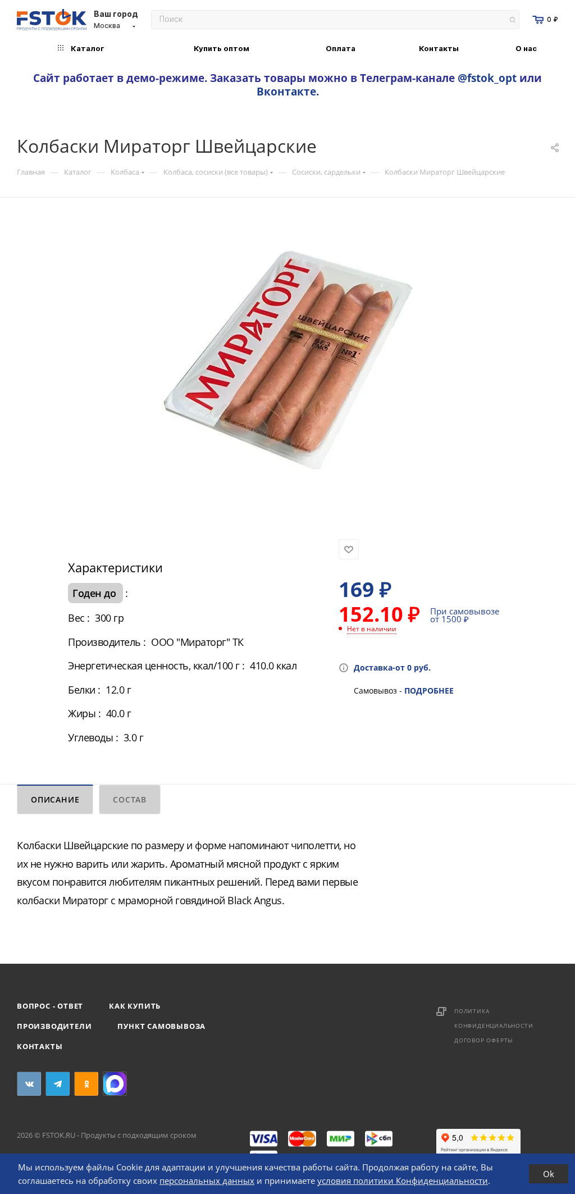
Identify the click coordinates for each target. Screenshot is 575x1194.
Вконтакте (286, 91)
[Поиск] (512, 20)
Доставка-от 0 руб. (392, 667)
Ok (548, 1173)
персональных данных (206, 1180)
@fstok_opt (487, 78)
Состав (130, 799)
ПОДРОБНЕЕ (429, 690)
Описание (55, 799)
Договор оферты (483, 1040)
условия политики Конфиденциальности (402, 1180)
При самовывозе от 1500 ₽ (464, 615)
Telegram (57, 1084)
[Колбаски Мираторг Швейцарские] (287, 351)
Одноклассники (86, 1084)
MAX (115, 1084)
